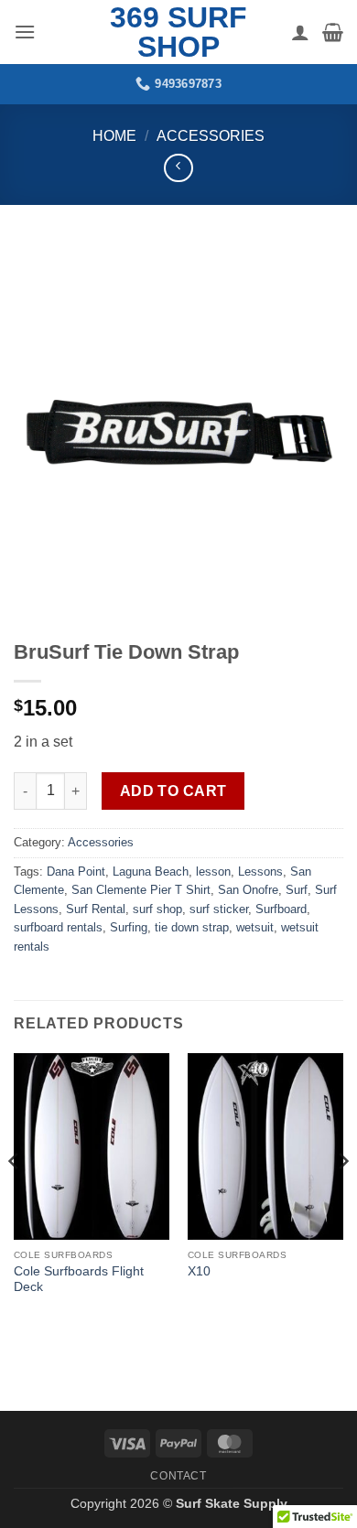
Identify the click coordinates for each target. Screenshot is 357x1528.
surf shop (157, 909)
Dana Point (76, 871)
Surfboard (281, 909)
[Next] (342, 1198)
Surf (297, 890)
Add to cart (173, 791)
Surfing (128, 927)
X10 (199, 1271)
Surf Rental (95, 909)
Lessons (260, 871)
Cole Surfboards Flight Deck (79, 1279)
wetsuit (255, 927)
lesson (213, 871)
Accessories (211, 136)
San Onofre (248, 890)
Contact (178, 1475)
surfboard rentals (58, 927)
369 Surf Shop (178, 32)
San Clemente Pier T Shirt (141, 890)
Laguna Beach (151, 871)
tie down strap (192, 927)
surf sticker (218, 909)
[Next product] (178, 168)
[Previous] (15, 1198)
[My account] (300, 32)
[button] (25, 31)
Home (114, 136)
